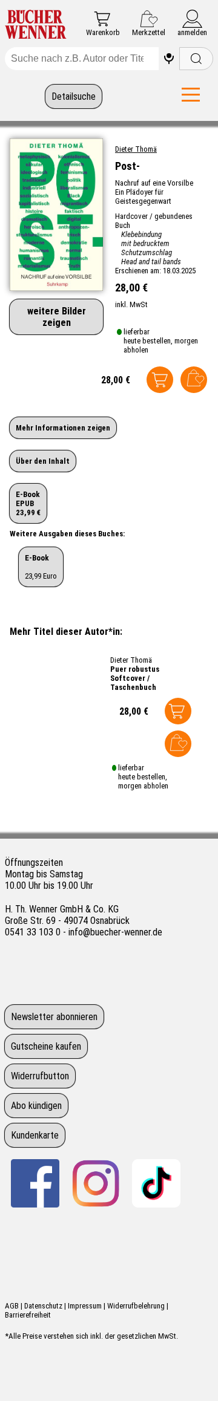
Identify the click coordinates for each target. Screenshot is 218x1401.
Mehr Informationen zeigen (63, 427)
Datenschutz (43, 1305)
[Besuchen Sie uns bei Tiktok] (156, 1183)
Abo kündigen (36, 1105)
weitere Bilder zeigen (56, 316)
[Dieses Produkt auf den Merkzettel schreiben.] (193, 379)
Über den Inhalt (43, 461)
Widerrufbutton (40, 1076)
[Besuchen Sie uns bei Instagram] (95, 1183)
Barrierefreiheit (28, 1314)
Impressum (85, 1305)
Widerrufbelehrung (136, 1305)
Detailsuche (73, 96)
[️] (169, 58)
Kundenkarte (35, 1135)
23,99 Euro (41, 566)
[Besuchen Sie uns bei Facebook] (35, 1183)
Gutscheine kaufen (46, 1046)
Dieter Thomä (136, 149)
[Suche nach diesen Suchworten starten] (196, 58)
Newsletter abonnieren (54, 1016)
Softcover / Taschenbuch (133, 683)
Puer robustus (134, 669)
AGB (12, 1305)
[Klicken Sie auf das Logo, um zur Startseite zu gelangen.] (36, 25)
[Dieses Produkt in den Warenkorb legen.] (160, 379)
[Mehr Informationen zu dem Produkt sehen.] (60, 719)
